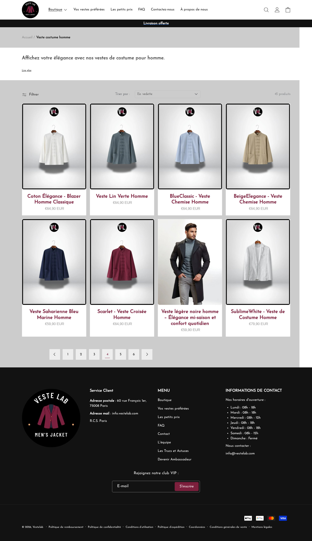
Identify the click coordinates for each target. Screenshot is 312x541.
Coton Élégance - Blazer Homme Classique (54, 199)
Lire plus (26, 70)
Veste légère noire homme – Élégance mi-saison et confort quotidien (190, 317)
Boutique (164, 400)
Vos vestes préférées (173, 408)
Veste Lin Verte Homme (122, 196)
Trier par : (122, 94)
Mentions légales (262, 527)
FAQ (161, 425)
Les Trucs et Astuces (173, 451)
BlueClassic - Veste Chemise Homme (190, 199)
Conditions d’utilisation (139, 527)
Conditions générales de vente (228, 527)
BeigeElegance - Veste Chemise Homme (258, 199)
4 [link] (107, 354)
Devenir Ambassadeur (174, 459)
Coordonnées (197, 527)
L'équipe (164, 442)
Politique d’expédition (171, 527)
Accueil (27, 37)
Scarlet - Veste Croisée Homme (121, 314)
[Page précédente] (54, 354)
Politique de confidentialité (104, 527)
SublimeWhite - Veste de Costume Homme (258, 314)
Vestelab (38, 527)
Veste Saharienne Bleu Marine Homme (54, 314)
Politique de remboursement (66, 527)
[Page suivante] (147, 354)
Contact (164, 434)
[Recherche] (266, 9)
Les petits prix (169, 417)
